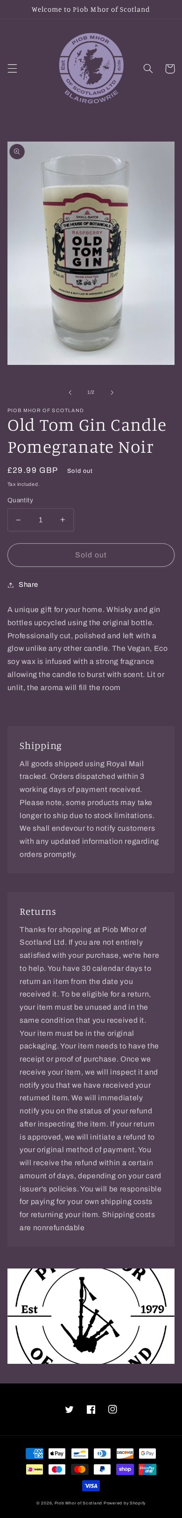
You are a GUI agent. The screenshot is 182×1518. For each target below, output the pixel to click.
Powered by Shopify (125, 1503)
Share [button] (28, 584)
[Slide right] (112, 392)
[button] (12, 68)
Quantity (20, 500)
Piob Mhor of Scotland (78, 1503)
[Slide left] (70, 392)
